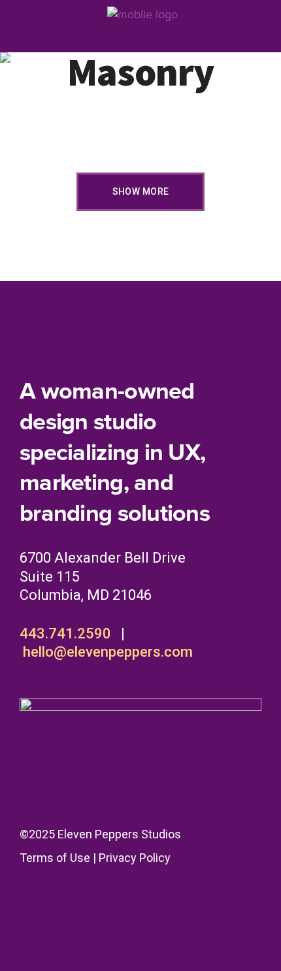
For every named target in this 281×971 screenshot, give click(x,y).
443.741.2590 (65, 633)
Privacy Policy (135, 857)
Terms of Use (55, 857)
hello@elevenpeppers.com (108, 652)
